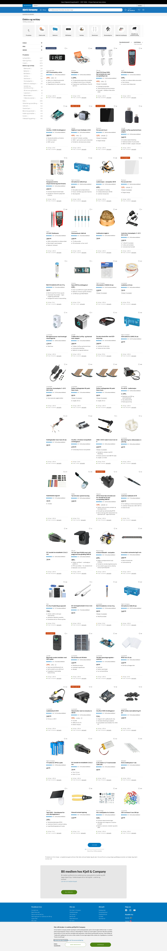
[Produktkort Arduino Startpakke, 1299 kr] (82, 57)
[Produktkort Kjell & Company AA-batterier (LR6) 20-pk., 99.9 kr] (82, 167)
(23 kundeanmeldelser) (85, 556)
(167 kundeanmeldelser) (60, 713)
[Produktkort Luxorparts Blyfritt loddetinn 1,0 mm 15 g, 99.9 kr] (107, 591)
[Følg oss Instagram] (130, 910)
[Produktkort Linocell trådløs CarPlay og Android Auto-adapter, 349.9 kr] (131, 115)
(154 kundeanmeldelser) (110, 608)
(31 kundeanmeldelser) (85, 340)
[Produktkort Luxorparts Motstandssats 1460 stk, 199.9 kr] (82, 218)
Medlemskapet (74, 912)
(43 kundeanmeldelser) (85, 444)
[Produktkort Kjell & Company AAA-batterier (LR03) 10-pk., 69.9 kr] (131, 321)
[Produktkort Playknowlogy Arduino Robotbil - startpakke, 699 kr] (107, 537)
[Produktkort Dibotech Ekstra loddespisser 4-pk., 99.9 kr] (131, 747)
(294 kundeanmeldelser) (135, 134)
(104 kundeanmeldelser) (85, 74)
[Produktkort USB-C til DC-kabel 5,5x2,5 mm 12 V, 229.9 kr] (107, 425)
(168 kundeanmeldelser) (135, 390)
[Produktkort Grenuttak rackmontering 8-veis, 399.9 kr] (131, 537)
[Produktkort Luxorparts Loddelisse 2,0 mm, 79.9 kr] (131, 270)
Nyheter (101, 916)
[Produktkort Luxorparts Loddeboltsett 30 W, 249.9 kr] (57, 696)
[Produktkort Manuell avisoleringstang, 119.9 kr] (82, 797)
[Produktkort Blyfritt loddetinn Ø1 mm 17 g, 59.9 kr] (57, 270)
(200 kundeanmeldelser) (60, 340)
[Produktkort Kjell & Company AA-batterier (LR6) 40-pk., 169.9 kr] (131, 591)
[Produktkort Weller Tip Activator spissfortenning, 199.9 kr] (82, 481)
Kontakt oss (34, 910)
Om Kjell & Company (75, 910)
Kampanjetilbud (103, 912)
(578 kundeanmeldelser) (60, 765)
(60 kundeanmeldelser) (135, 287)
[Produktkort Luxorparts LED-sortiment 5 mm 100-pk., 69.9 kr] (131, 797)
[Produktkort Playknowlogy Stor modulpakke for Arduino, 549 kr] (107, 797)
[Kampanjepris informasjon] (55, 78)
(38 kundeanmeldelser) (110, 444)
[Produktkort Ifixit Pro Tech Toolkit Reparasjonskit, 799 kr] (57, 591)
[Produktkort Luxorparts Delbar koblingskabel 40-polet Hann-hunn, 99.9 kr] (82, 373)
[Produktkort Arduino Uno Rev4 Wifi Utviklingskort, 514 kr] (107, 696)
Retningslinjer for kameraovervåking (41, 916)
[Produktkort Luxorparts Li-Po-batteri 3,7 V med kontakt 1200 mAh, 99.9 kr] (107, 747)
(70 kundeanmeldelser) (60, 74)
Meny (44, 10)
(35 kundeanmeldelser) (110, 766)
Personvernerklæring (37, 914)
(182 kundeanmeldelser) (85, 659)
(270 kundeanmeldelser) (60, 392)
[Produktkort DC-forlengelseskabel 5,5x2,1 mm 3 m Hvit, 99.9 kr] (82, 591)
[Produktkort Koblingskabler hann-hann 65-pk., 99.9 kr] (57, 425)
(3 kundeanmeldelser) (85, 235)
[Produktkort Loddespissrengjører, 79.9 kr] (107, 218)
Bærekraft (72, 916)
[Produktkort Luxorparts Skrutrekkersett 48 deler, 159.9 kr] (82, 642)
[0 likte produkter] (139, 10)
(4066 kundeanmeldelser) (86, 184)
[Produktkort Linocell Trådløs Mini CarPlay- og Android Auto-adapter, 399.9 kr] (82, 321)
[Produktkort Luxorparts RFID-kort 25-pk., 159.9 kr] (131, 642)
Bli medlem (69, 892)
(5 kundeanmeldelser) (60, 661)
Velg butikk (58, 97)
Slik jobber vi (73, 914)
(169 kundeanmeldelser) (85, 715)
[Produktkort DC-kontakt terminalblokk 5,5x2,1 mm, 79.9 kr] (57, 537)
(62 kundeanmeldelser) (110, 713)
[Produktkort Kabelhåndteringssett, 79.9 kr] (57, 481)
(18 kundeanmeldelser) (135, 659)
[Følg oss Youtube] (134, 910)
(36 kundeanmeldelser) (60, 186)
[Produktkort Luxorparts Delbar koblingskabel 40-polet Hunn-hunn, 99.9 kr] (107, 373)
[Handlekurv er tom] (143, 10)
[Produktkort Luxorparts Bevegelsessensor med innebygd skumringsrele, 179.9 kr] (57, 321)
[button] (33, 22)
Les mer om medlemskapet (69, 881)
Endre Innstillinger (57, 944)
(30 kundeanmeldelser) (135, 444)
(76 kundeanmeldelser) (85, 392)
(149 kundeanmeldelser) (110, 184)
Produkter (26, 55)
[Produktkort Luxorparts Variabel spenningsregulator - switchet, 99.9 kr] (107, 642)
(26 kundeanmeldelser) (60, 816)
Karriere (72, 920)
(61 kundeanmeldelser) (135, 765)
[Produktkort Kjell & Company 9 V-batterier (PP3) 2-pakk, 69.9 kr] (57, 747)
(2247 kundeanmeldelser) (110, 287)
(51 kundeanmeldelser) (110, 661)
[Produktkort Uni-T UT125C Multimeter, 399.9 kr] (57, 218)
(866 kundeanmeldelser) (110, 132)
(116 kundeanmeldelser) (135, 74)
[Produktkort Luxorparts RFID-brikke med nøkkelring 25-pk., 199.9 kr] (131, 696)
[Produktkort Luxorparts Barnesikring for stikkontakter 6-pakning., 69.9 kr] (131, 425)
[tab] (27, 5)
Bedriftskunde (35, 912)
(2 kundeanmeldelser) (60, 287)
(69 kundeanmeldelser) (85, 132)
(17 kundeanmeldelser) (60, 498)
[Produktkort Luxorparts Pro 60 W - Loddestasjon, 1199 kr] (131, 373)
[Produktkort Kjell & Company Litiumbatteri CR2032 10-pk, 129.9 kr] (107, 270)
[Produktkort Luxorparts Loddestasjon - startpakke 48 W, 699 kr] (107, 167)
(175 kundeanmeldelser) (60, 235)
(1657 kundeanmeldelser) (135, 339)
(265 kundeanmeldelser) (110, 501)
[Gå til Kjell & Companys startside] (31, 10)
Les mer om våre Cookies (60, 940)
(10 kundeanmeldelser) (110, 814)
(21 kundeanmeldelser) (60, 132)
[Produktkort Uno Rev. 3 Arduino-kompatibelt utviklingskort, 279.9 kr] (82, 425)
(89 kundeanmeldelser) (85, 498)
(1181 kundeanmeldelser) (110, 78)
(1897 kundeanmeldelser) (135, 608)
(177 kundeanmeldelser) (60, 608)
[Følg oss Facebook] (126, 910)
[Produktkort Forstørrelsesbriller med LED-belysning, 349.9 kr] (107, 321)
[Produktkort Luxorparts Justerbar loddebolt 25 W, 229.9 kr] (131, 481)
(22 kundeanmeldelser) (60, 442)
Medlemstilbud (103, 914)
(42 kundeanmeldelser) (135, 814)
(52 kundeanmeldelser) (110, 235)
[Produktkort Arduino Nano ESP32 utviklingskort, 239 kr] (82, 270)
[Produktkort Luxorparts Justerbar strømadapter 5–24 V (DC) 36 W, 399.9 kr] (57, 373)
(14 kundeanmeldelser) (85, 814)
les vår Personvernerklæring (75, 940)
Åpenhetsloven (74, 918)
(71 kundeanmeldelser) (135, 498)
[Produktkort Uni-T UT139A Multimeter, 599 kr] (131, 57)
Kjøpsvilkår (34, 918)
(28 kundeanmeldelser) (60, 556)
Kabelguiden (102, 910)
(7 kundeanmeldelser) (85, 610)
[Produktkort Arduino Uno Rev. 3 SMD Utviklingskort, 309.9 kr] (57, 115)
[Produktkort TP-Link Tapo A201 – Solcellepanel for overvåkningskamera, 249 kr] (57, 797)
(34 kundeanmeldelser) (135, 554)
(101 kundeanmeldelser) (110, 340)
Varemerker (102, 918)
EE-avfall (33, 920)
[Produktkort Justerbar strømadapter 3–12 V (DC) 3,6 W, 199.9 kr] (131, 218)
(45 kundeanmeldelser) (135, 237)
